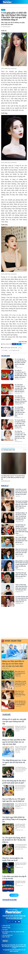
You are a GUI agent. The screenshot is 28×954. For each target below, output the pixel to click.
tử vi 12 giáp (4, 350)
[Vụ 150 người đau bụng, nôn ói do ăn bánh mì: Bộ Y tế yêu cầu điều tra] (8, 849)
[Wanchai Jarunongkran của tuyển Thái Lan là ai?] (8, 867)
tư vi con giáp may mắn (14, 350)
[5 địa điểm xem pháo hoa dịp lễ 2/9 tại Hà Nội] (8, 886)
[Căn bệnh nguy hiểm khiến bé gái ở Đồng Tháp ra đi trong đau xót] (8, 829)
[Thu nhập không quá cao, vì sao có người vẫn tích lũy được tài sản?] (8, 772)
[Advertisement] (14, 622)
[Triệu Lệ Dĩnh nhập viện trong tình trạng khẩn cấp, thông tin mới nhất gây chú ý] (7, 589)
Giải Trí (3, 9)
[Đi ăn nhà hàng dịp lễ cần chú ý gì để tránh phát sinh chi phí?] (8, 790)
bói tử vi (20, 347)
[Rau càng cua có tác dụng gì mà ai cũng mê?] (8, 678)
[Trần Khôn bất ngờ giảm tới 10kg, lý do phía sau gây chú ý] (7, 577)
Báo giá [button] (5, 941)
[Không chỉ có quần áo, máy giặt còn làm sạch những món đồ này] (8, 731)
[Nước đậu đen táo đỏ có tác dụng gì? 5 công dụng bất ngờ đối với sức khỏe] (8, 708)
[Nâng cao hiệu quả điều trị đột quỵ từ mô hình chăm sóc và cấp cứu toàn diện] (14, 651)
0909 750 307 (6, 937)
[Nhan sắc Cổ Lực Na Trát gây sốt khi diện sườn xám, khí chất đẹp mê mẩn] (7, 553)
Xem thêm (14, 895)
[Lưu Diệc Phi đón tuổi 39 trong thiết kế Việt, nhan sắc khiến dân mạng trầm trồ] (7, 601)
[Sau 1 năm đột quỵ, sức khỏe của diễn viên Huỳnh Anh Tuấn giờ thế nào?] (7, 542)
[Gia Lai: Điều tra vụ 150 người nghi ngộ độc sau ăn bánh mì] (8, 808)
